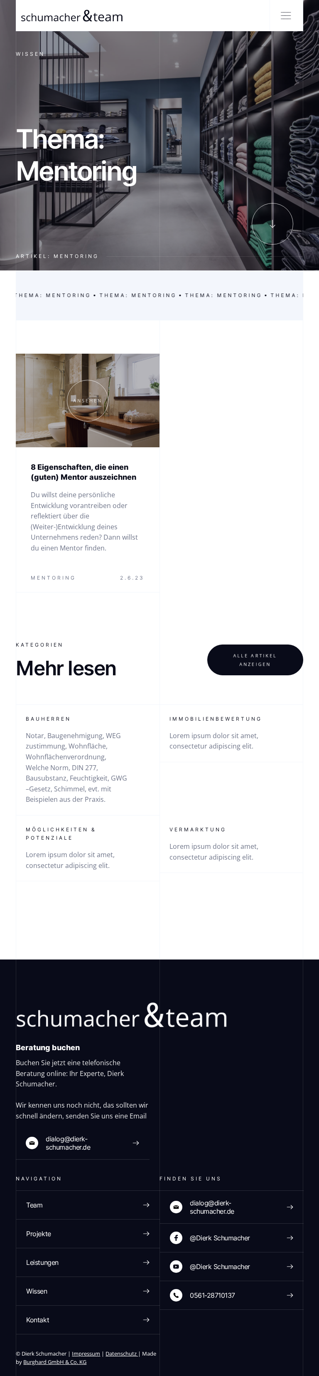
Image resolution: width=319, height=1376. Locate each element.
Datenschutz (122, 1353)
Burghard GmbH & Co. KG (54, 1362)
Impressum (86, 1353)
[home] (70, 15)
